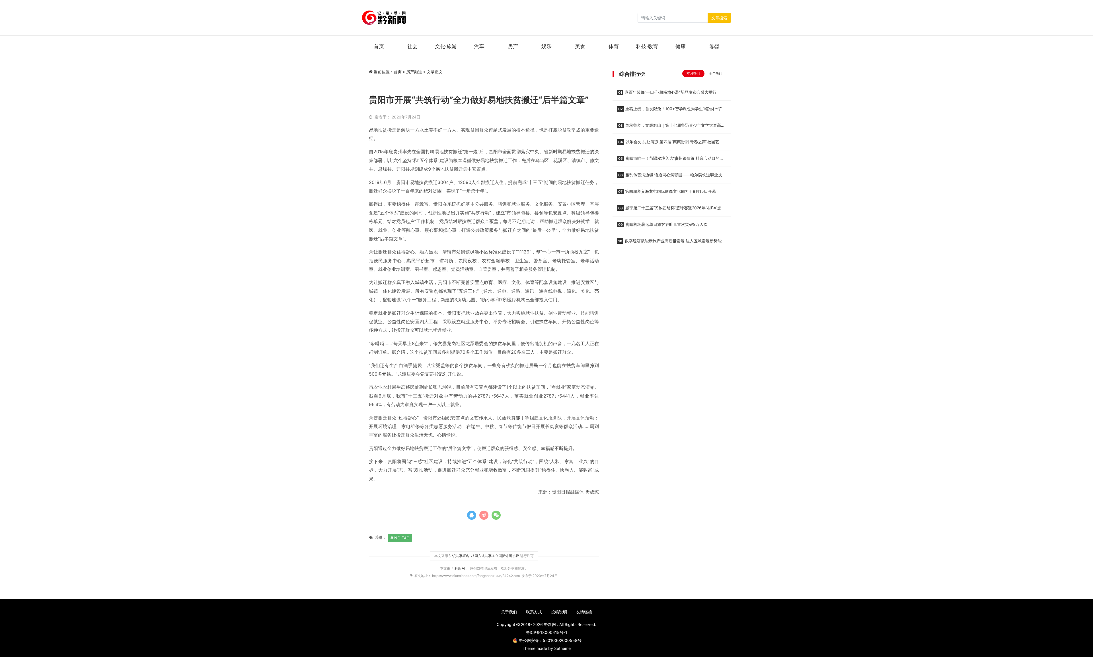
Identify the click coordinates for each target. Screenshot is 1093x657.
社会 (412, 46)
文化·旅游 (446, 46)
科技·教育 (647, 46)
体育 (614, 46)
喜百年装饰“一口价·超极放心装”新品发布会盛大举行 (667, 92)
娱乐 (546, 46)
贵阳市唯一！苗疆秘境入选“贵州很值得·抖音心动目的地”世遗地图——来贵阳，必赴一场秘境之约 (671, 160)
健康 (680, 46)
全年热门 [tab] (715, 73)
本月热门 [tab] (693, 73)
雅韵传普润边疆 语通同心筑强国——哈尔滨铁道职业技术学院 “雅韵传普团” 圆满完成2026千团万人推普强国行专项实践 (671, 176)
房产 (513, 46)
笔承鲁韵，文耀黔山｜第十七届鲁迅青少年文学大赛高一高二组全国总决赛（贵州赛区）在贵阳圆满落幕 (671, 127)
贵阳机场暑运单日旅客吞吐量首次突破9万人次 (663, 224)
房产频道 (414, 71)
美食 (580, 46)
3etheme (562, 648)
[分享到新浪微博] (483, 515)
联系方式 (534, 611)
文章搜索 (719, 17)
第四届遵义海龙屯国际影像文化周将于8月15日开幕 (667, 191)
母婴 (714, 46)
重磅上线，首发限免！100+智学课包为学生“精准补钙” (670, 108)
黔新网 (460, 568)
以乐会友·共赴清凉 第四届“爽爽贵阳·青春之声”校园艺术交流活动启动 (670, 143)
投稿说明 (559, 611)
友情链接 (584, 611)
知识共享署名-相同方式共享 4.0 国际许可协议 (484, 556)
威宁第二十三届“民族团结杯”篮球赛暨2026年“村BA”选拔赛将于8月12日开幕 (671, 209)
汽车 (479, 46)
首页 (379, 46)
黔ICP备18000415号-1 (546, 632)
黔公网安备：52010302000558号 (550, 640)
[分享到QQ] (471, 515)
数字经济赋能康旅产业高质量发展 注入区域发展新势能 (670, 240)
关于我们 (509, 611)
